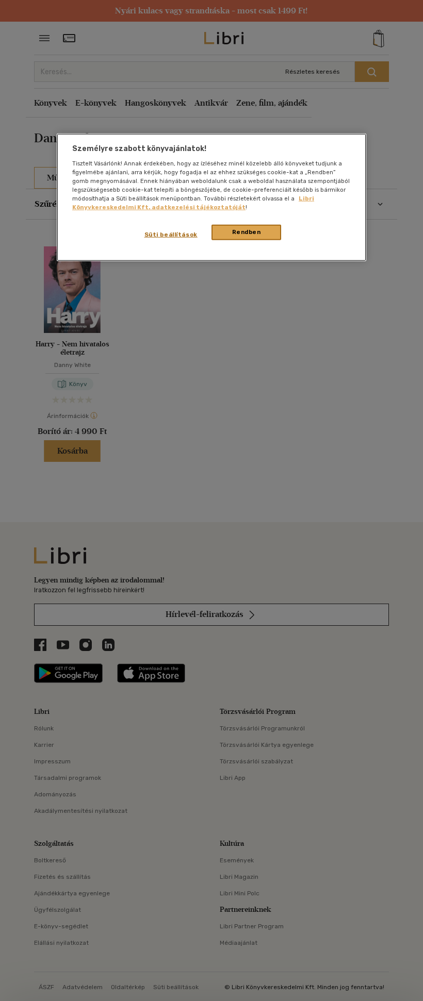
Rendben (246, 232)
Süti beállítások (171, 234)
